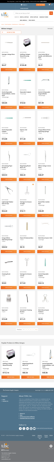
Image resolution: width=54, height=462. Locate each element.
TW (23, 427)
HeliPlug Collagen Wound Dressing (25, 55)
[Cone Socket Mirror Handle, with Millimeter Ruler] (45, 44)
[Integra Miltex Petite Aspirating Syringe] (45, 120)
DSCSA (51, 435)
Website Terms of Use (39, 437)
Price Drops (32, 20)
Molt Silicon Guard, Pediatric (43, 310)
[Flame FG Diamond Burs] (27, 228)
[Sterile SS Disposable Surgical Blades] (45, 82)
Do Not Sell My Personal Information (44, 428)
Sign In (25, 4)
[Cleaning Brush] (9, 264)
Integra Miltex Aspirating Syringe (7, 238)
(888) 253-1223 (49, 390)
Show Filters (11, 32)
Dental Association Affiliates (27, 416)
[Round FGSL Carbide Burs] (45, 192)
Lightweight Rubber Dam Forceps (7, 202)
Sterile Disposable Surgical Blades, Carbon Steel (8, 93)
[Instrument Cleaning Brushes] (27, 300)
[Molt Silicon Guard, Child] (45, 228)
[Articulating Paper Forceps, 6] (9, 156)
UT (33, 427)
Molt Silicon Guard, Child (45, 238)
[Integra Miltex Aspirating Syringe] (9, 228)
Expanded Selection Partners (27, 418)
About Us (22, 413)
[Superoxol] (9, 300)
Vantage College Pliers (8, 54)
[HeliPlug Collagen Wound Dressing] (27, 44)
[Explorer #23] (27, 120)
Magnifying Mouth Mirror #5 (25, 166)
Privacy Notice (46, 436)
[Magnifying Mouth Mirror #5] (27, 156)
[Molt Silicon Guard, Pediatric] (45, 300)
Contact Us (5, 401)
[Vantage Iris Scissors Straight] (27, 192)
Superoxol (4, 310)
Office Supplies (34, 17)
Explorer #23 (23, 130)
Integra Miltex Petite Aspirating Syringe (44, 130)
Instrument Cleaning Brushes (26, 310)
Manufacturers (44, 17)
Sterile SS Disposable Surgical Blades (44, 93)
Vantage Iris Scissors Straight (26, 202)
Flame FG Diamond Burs (26, 238)
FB (19, 427)
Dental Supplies (24, 17)
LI (26, 427)
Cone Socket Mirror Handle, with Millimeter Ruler (45, 56)
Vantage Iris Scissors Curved (26, 274)
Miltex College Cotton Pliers (44, 166)
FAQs (3, 399)
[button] (51, 13)
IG (30, 427)
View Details (8, 69)
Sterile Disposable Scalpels (7, 130)
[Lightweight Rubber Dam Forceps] (9, 192)
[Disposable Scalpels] (27, 82)
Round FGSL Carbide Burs (44, 202)
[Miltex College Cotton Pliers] (45, 156)
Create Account (24, 8)
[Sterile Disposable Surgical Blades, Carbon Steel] (9, 82)
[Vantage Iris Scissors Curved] (27, 264)
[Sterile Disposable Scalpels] (9, 120)
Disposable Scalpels (25, 92)
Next (36, 329)
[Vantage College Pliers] (9, 44)
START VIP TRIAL (41, 4)
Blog (21, 415)
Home (2, 24)
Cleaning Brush (6, 274)
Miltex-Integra (22, 24)
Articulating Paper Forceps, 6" (7, 166)
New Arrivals (23, 20)
